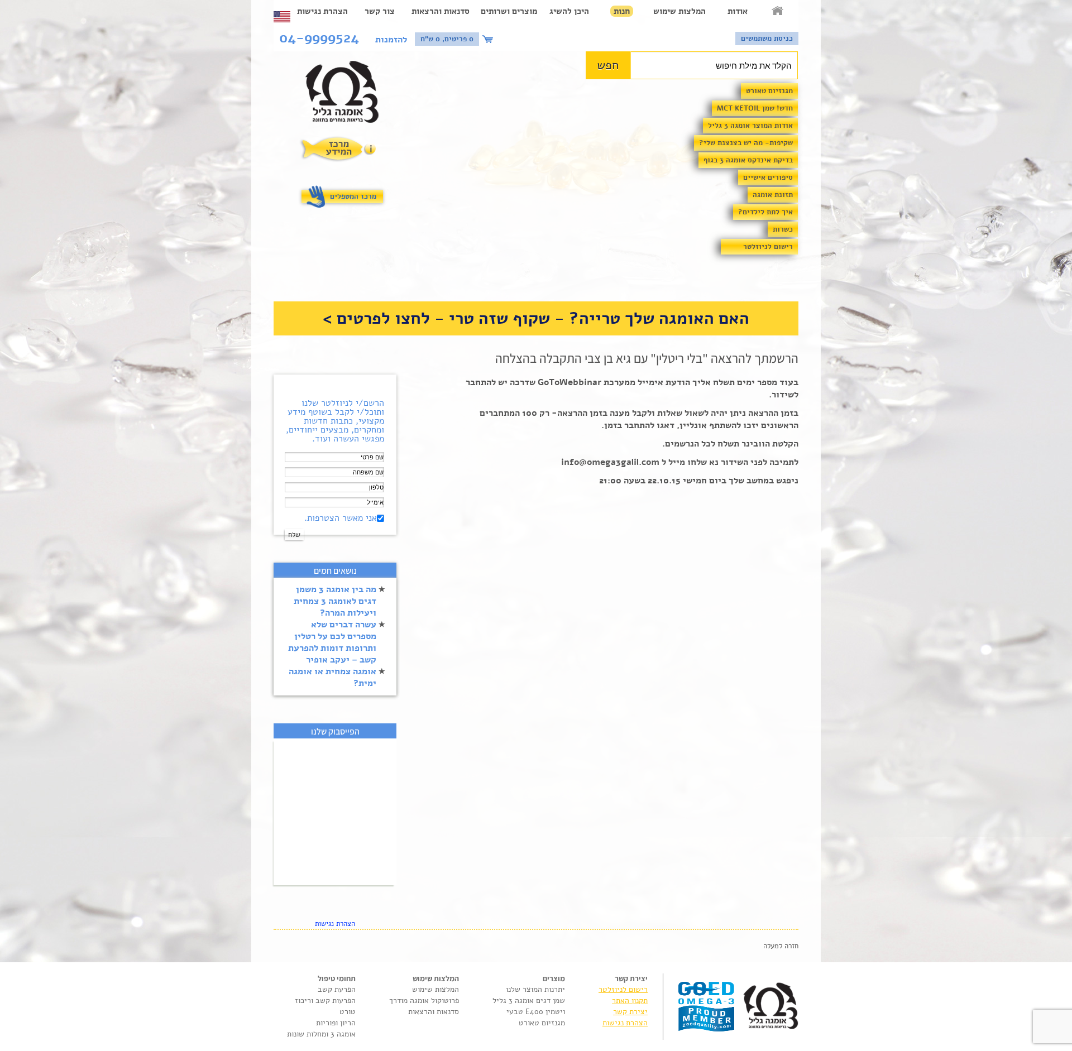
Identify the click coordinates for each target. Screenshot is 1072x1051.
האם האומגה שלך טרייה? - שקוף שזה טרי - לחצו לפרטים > (536, 318)
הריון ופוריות (336, 1023)
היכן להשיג (569, 11)
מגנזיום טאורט (769, 91)
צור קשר (380, 11)
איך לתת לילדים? (765, 212)
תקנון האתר (630, 1000)
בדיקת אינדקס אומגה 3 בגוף (748, 160)
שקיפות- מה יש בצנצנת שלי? (746, 143)
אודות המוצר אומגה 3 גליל (750, 126)
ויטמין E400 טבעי (535, 1011)
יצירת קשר (630, 1011)
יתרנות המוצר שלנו (535, 989)
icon (489, 39)
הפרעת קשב (337, 989)
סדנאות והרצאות (440, 11)
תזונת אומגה (773, 195)
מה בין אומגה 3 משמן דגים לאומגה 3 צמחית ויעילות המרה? (335, 601)
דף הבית (778, 11)
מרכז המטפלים (353, 196)
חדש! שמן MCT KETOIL (755, 108)
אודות (738, 11)
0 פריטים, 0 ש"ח (446, 39)
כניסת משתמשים (767, 38)
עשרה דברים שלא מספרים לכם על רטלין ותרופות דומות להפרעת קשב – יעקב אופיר (332, 642)
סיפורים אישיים (768, 177)
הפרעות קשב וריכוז (325, 1000)
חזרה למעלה (780, 946)
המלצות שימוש (679, 11)
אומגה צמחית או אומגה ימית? (332, 677)
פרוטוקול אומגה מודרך (424, 1000)
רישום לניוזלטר (768, 247)
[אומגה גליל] (348, 94)
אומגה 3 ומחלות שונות (321, 1034)
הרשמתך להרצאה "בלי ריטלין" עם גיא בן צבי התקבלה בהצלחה (646, 358)
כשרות (783, 229)
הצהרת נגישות (322, 11)
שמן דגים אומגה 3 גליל (528, 1000)
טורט (347, 1011)
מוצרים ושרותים (509, 11)
